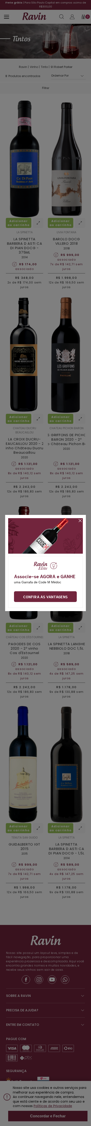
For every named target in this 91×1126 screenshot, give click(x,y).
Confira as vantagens (45, 596)
